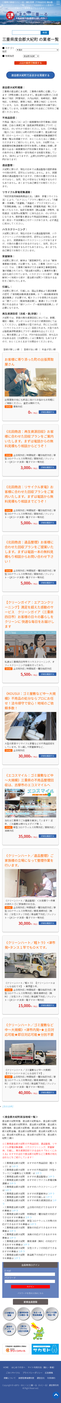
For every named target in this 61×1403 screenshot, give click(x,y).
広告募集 (49, 1372)
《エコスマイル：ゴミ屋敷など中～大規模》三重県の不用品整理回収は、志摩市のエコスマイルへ (29, 780)
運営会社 (41, 1377)
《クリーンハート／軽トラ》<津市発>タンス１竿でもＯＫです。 (30, 945)
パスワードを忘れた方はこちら (30, 1293)
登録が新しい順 (11, 349)
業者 (52, 1367)
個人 (46, 1367)
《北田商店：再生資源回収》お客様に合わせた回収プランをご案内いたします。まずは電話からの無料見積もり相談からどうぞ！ (29, 438)
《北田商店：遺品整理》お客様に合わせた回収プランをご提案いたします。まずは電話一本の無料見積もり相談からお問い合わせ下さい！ (29, 552)
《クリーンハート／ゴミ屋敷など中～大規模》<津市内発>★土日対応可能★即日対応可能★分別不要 (29, 1029)
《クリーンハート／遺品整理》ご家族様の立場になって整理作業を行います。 (29, 860)
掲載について (10, 1377)
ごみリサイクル (13, 1372)
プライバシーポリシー (32, 1372)
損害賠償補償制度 (26, 1377)
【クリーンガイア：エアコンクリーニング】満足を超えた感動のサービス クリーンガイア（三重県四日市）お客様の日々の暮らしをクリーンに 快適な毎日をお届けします (29, 614)
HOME (6, 1367)
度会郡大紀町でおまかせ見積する (30, 75)
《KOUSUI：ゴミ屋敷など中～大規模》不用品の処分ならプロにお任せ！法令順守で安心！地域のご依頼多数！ (30, 700)
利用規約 (51, 1377)
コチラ (14, 1166)
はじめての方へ (18, 1367)
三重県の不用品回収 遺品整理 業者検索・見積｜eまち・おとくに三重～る (30, 15)
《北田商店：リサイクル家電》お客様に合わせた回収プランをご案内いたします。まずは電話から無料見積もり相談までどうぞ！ (29, 494)
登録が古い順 (30, 349)
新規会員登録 (30, 1302)
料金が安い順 (49, 349)
